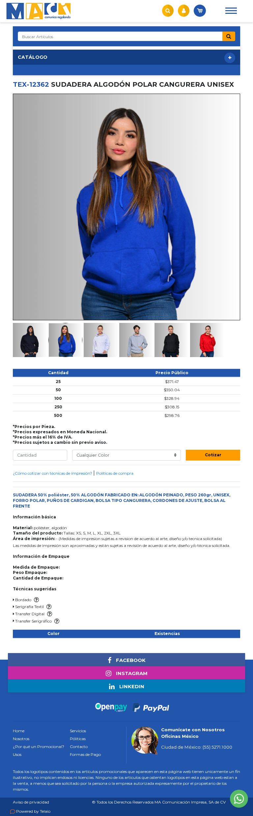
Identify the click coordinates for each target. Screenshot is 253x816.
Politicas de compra (114, 473)
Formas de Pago (85, 754)
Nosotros (21, 738)
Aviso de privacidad (31, 802)
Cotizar (213, 454)
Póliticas (78, 738)
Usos (17, 754)
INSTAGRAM (131, 673)
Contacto (79, 746)
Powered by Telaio (33, 811)
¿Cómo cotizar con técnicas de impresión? (53, 473)
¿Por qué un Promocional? (38, 746)
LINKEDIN (131, 687)
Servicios (78, 730)
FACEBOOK (130, 660)
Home (18, 730)
